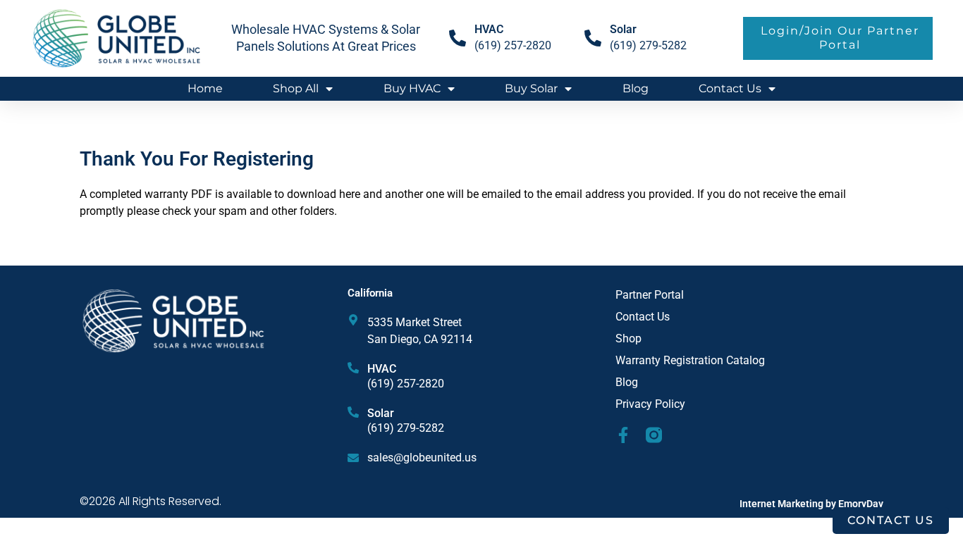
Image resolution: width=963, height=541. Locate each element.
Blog (635, 88)
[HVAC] (353, 367)
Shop (628, 338)
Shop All (296, 88)
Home (205, 88)
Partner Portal (649, 294)
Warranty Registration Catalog (690, 360)
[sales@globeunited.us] (353, 458)
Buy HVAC (412, 88)
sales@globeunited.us (422, 457)
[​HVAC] (457, 38)
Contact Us (730, 88)
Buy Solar (531, 88)
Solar (623, 29)
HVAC (381, 368)
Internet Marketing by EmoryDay (811, 503)
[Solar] (592, 38)
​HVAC (488, 29)
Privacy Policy (650, 404)
